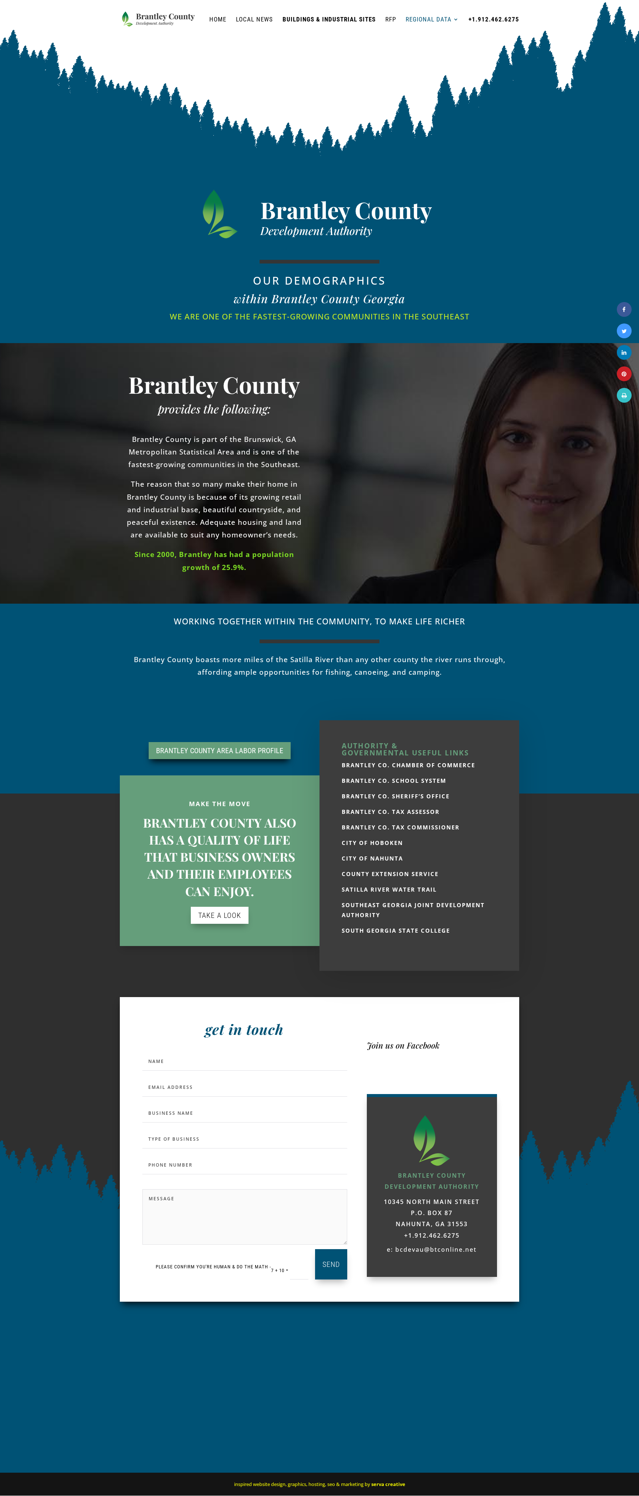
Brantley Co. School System (394, 780)
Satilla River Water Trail (389, 889)
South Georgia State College (396, 930)
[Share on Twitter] (624, 336)
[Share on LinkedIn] (624, 357)
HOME (217, 20)
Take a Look (219, 915)
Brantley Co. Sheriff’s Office (396, 796)
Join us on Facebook (403, 1045)
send (331, 1264)
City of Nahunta (372, 858)
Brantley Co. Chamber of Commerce (408, 765)
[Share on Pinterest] (624, 379)
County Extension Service (390, 874)
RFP (390, 20)
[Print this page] (624, 400)
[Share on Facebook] (624, 314)
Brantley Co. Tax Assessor (391, 811)
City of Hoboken (372, 842)
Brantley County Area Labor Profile (219, 750)
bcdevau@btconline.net (436, 1249)
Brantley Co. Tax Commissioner (401, 827)
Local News (254, 20)
